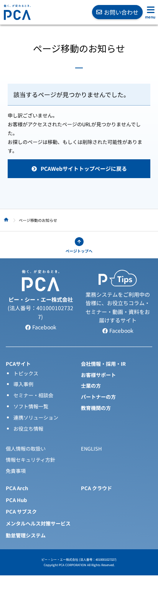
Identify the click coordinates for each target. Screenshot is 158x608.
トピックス (25, 373)
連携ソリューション (35, 417)
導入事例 (23, 384)
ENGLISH (91, 448)
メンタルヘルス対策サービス (38, 523)
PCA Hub (16, 500)
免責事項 (16, 470)
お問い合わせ (121, 12)
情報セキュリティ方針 (30, 459)
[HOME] (6, 219)
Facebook (43, 327)
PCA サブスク (21, 511)
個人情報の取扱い (26, 448)
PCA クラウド (96, 488)
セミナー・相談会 (33, 395)
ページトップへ (79, 251)
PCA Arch (17, 488)
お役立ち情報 (28, 428)
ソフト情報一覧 (30, 406)
